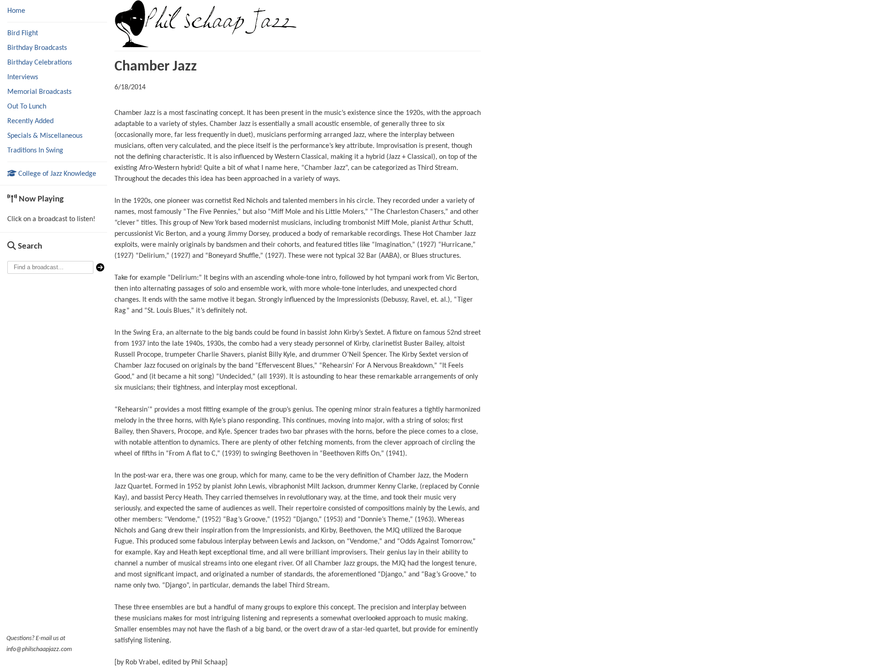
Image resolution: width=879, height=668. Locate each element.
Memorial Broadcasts (39, 92)
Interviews (22, 77)
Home (16, 11)
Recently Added (30, 121)
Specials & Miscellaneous (44, 136)
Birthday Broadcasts (37, 48)
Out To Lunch (26, 106)
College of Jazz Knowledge (56, 174)
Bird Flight (22, 33)
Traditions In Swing (35, 150)
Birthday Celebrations (39, 62)
